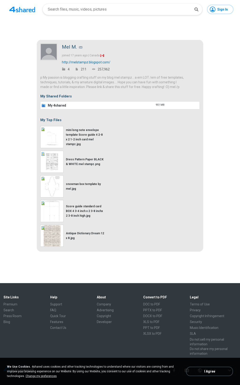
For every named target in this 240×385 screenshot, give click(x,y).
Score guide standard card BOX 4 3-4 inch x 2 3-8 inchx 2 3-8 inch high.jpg (84, 211)
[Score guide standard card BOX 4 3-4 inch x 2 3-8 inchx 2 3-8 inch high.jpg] (52, 211)
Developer (104, 322)
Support (56, 304)
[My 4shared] (43, 105)
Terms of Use (200, 304)
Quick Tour (58, 316)
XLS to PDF (151, 322)
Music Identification (204, 328)
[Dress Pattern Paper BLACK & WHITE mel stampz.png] (52, 161)
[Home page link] (22, 9)
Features (56, 322)
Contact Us (58, 328)
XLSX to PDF (152, 333)
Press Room (13, 316)
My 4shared (57, 105)
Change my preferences (41, 376)
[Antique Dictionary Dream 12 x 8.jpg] (52, 235)
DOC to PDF (151, 304)
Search (9, 310)
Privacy (195, 310)
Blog (7, 322)
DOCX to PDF (152, 316)
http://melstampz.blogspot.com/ (86, 62)
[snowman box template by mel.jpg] (52, 186)
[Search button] (196, 9)
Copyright (104, 316)
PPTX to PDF (152, 310)
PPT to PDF (151, 328)
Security (196, 322)
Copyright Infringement (207, 316)
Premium (10, 304)
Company (104, 304)
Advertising (105, 310)
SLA (193, 333)
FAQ (53, 310)
